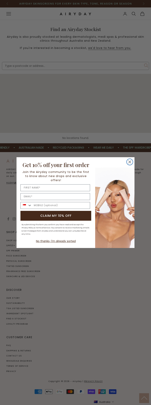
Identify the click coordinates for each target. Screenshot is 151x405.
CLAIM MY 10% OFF (56, 215)
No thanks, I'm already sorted (56, 241)
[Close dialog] (130, 162)
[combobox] (26, 205)
